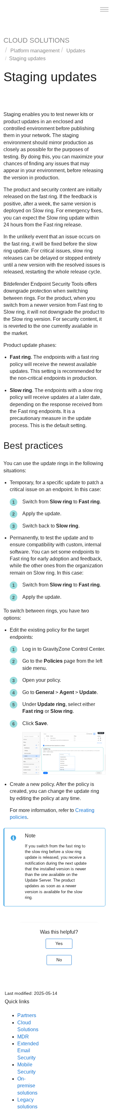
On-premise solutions (27, 1085)
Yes (59, 943)
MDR (23, 1036)
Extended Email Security (28, 1050)
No (59, 959)
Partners (26, 1015)
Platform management (34, 50)
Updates (75, 50)
